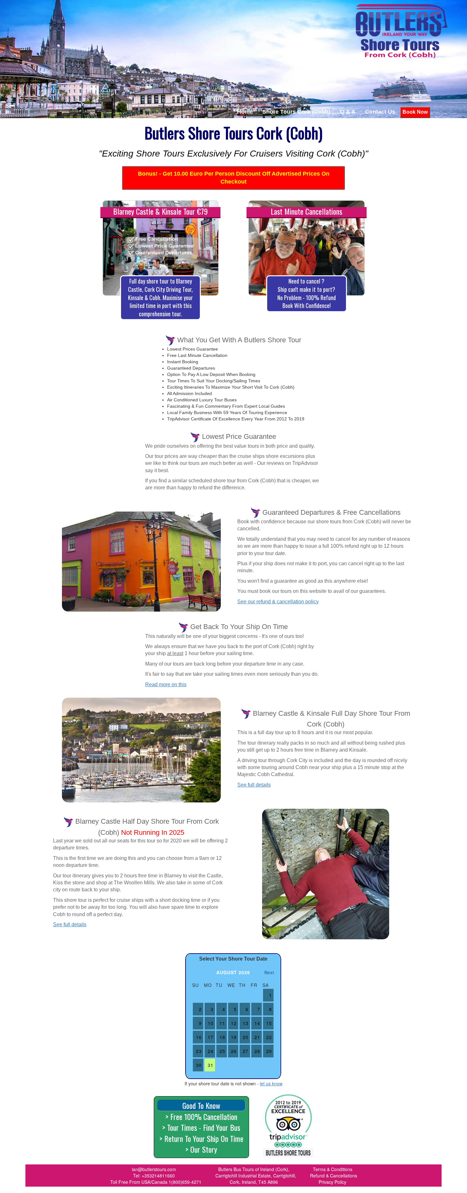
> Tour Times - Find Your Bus (201, 1127)
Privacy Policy (332, 1182)
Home (245, 112)
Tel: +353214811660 (154, 1175)
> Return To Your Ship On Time (201, 1138)
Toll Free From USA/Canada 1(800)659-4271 (155, 1182)
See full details (254, 785)
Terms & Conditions (332, 1169)
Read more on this (165, 684)
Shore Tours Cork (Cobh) (296, 112)
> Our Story (201, 1149)
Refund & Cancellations (333, 1175)
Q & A (347, 112)
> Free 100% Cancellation (201, 1116)
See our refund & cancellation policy (278, 601)
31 (210, 1065)
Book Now (415, 112)
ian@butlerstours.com (154, 1169)
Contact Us (380, 112)
